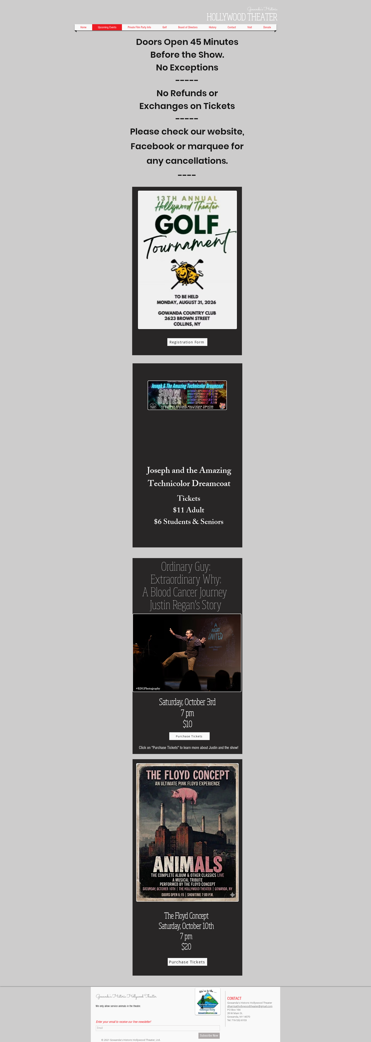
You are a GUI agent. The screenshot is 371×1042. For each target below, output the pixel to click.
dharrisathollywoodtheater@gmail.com (249, 1006)
